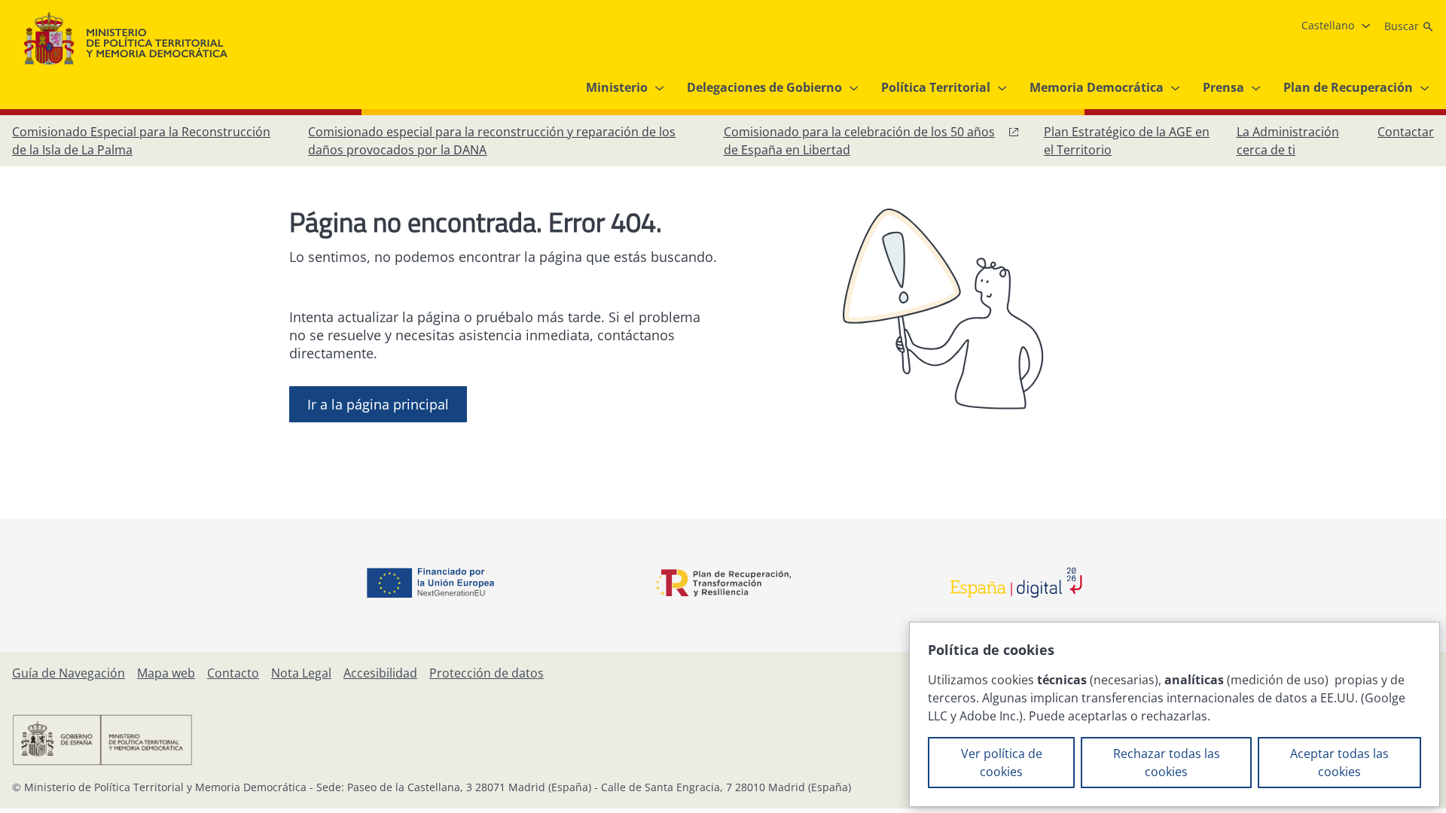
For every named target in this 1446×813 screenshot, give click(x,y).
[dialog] (1174, 714)
